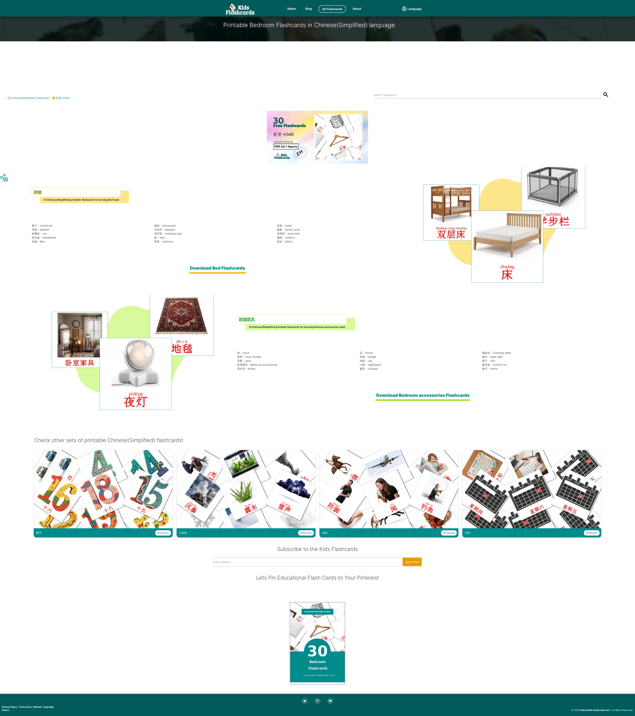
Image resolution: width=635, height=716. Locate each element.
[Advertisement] (317, 64)
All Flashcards (332, 9)
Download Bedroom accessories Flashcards (422, 395)
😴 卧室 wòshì (61, 98)
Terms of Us (25, 707)
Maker (291, 8)
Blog (308, 8)
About (357, 8)
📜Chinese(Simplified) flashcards (28, 98)
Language (408, 9)
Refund (37, 707)
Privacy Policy (9, 707)
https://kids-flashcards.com (595, 710)
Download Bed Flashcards (217, 268)
